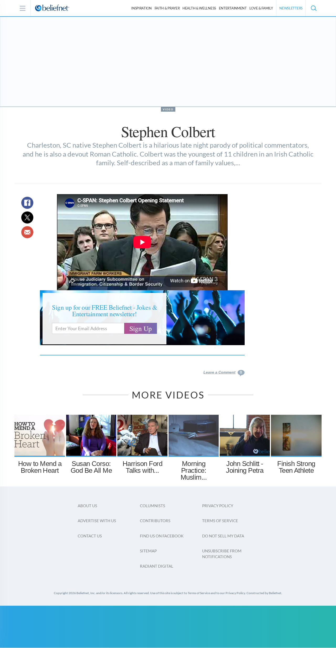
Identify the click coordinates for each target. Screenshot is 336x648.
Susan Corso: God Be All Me (91, 467)
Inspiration (141, 8)
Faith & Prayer (167, 8)
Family (261, 8)
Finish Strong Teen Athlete (296, 467)
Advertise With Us (97, 520)
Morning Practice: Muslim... (194, 470)
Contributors (155, 520)
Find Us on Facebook (161, 535)
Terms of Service (220, 520)
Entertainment (233, 8)
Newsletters (291, 8)
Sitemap (148, 550)
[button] (313, 8)
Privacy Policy (217, 505)
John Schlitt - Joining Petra (244, 467)
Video (168, 109)
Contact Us (90, 535)
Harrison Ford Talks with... (142, 467)
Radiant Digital (156, 566)
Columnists (152, 505)
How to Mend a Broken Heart (39, 467)
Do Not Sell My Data (223, 535)
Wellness (199, 8)
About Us (87, 505)
